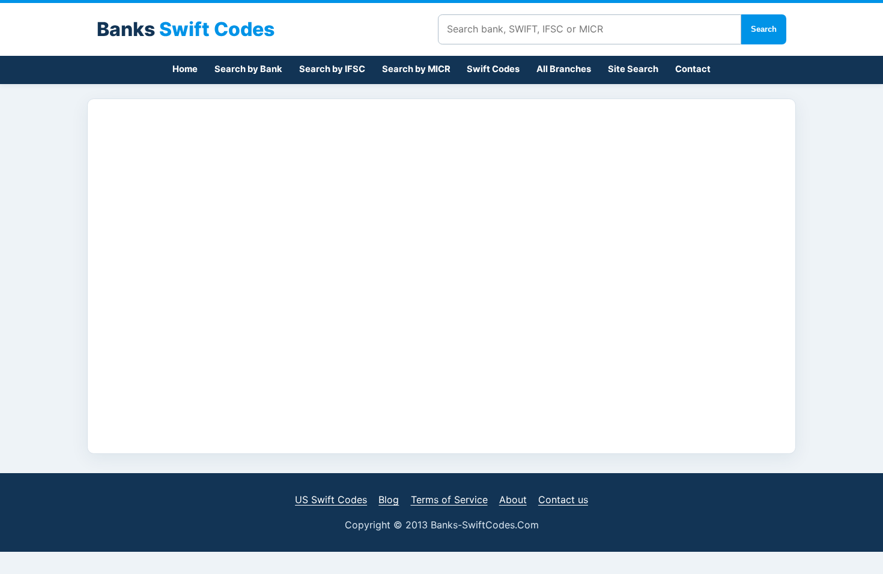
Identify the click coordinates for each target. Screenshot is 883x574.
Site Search (633, 69)
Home (185, 69)
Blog (388, 500)
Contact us (563, 500)
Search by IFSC (332, 69)
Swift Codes (493, 69)
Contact (693, 69)
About (513, 500)
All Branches (563, 69)
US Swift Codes (331, 500)
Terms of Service (449, 500)
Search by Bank (248, 69)
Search (764, 29)
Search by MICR (416, 69)
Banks (186, 29)
